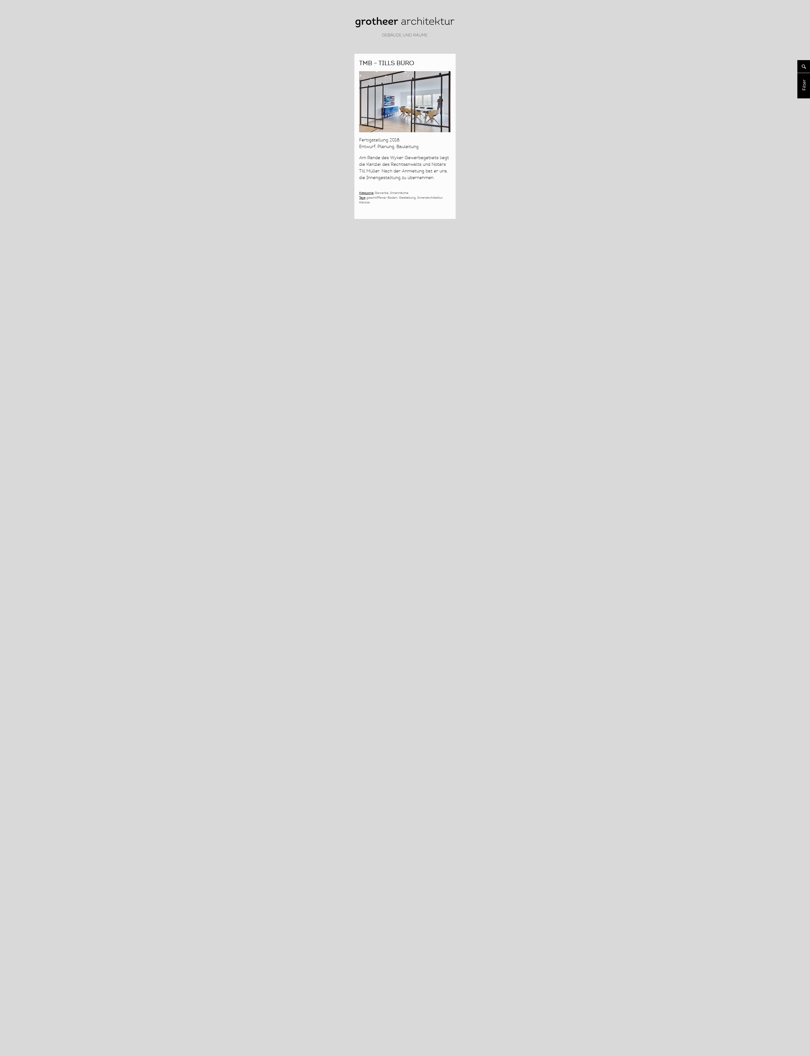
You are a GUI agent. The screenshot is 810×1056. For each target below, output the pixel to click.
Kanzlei (364, 202)
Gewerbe (382, 193)
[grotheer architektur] (405, 36)
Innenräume (399, 193)
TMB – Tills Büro (386, 63)
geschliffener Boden (381, 198)
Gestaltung (407, 198)
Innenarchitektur (429, 198)
